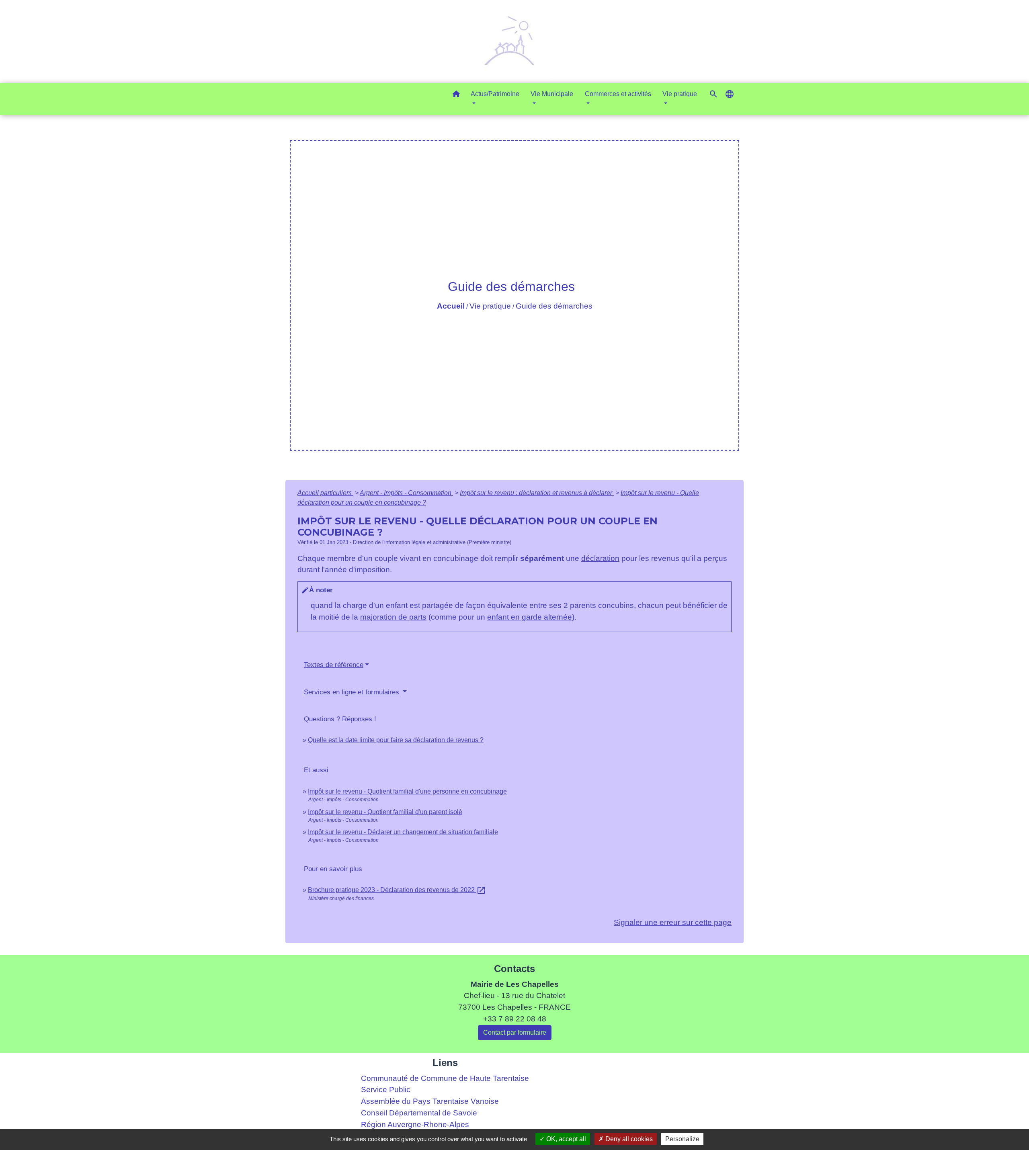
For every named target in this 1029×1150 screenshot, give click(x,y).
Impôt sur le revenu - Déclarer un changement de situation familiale (403, 832)
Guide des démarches (554, 306)
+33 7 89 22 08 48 (514, 1019)
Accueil (451, 306)
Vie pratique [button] (679, 93)
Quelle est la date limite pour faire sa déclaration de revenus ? (396, 740)
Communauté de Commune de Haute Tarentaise (445, 1078)
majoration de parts (393, 617)
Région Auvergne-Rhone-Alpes (415, 1124)
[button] (456, 95)
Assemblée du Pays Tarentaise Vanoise (430, 1101)
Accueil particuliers (325, 492)
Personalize (682, 1139)
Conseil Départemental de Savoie (419, 1113)
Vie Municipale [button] (552, 93)
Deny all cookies (628, 1139)
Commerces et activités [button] (618, 93)
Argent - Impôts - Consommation (406, 492)
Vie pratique (490, 306)
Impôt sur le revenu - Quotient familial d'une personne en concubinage (407, 791)
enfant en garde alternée (529, 617)
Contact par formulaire (514, 1032)
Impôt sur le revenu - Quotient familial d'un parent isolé (385, 811)
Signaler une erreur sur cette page (673, 922)
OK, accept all (565, 1139)
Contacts (514, 968)
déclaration (600, 558)
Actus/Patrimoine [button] (495, 93)
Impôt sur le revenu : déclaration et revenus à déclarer (537, 492)
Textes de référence (333, 665)
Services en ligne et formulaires (352, 692)
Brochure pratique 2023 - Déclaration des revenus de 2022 (397, 889)
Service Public (385, 1089)
